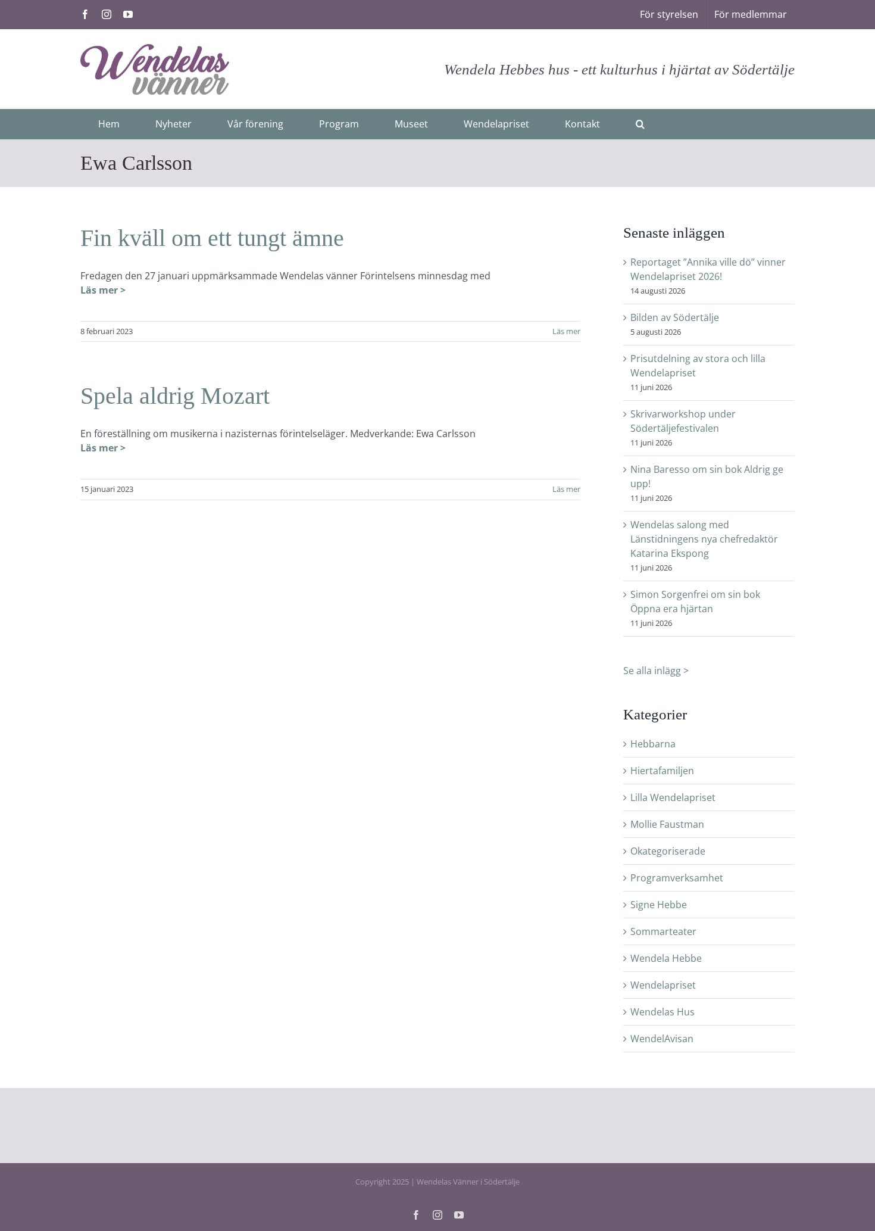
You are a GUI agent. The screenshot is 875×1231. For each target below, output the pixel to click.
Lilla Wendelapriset (672, 797)
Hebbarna (653, 743)
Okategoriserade (667, 851)
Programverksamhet (676, 877)
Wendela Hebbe (666, 958)
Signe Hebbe (658, 904)
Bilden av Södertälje (674, 317)
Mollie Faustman (667, 824)
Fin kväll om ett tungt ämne (212, 238)
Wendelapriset (663, 985)
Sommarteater (663, 931)
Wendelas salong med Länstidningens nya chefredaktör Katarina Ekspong (704, 539)
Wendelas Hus (662, 1011)
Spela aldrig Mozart (175, 395)
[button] (640, 124)
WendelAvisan (661, 1038)
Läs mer (566, 331)
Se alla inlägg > (656, 670)
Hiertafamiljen (662, 770)
